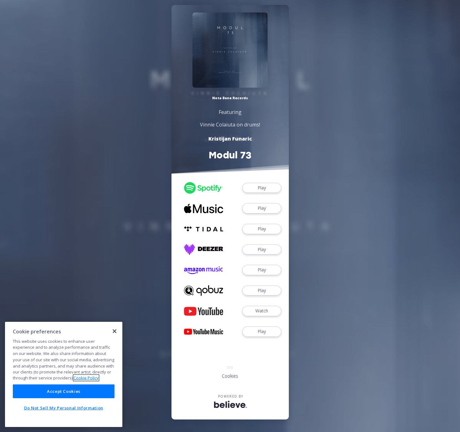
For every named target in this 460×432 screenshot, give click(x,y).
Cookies (230, 376)
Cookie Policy (86, 378)
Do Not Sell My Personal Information (63, 408)
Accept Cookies (63, 391)
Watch (261, 311)
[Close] (114, 331)
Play (262, 188)
